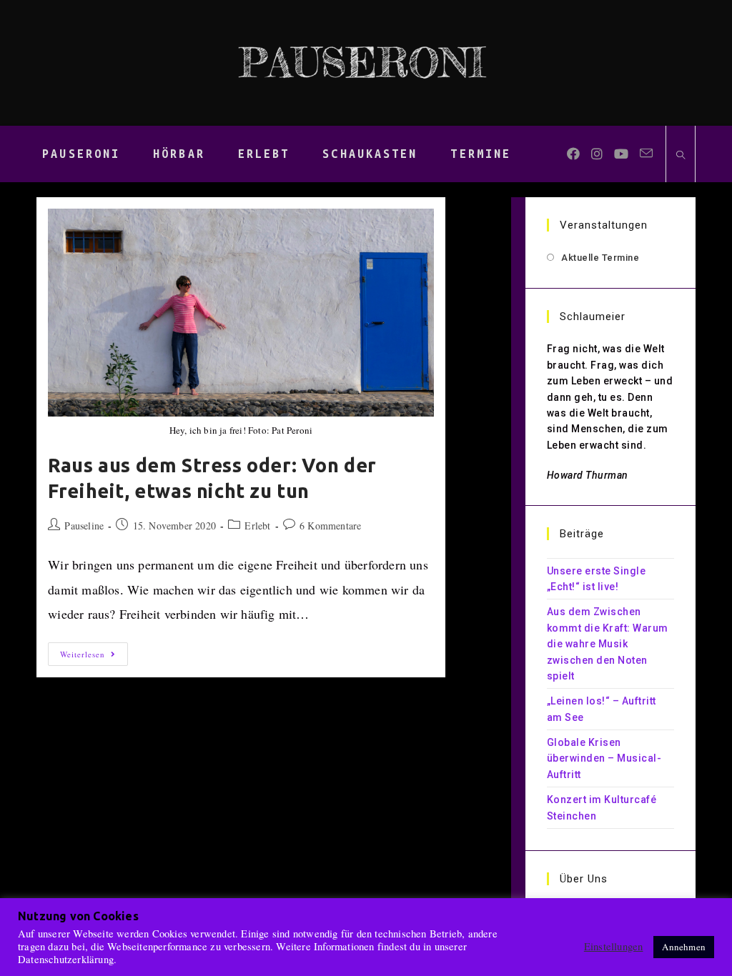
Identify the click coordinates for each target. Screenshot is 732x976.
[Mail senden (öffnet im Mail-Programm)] (646, 153)
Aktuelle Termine (600, 257)
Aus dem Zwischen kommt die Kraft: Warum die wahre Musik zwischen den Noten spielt (607, 644)
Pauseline (84, 525)
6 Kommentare (330, 525)
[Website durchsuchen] (681, 155)
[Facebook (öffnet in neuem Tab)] (573, 153)
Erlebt (257, 525)
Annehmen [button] (684, 946)
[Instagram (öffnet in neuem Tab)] (596, 153)
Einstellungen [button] (613, 946)
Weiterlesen (94, 656)
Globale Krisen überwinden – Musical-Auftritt (604, 758)
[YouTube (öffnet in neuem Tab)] (621, 153)
